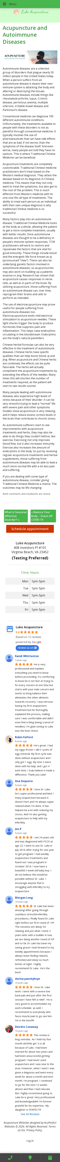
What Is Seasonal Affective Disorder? (15, 516)
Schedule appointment (30, 529)
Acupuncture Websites (16, 1122)
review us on (26, 648)
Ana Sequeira (24, 781)
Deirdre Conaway (26, 1027)
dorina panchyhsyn (27, 979)
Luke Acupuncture (29, 627)
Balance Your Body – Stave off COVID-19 (41, 516)
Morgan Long (24, 897)
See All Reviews (30, 1114)
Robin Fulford (24, 737)
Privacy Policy (34, 1130)
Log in (30, 1141)
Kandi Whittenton (27, 656)
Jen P (18, 829)
